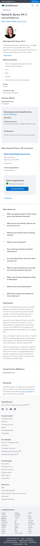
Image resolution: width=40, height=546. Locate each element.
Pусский (3, 520)
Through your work (7, 424)
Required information (8, 499)
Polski (16, 526)
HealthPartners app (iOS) (9, 454)
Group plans (5, 433)
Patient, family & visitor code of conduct (13, 493)
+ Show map (8, 198)
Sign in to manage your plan (10, 442)
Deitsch (3, 527)
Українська (18, 515)
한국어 (3, 533)
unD (16, 520)
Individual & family (6, 418)
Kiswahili (30, 527)
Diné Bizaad (31, 524)
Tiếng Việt (4, 516)
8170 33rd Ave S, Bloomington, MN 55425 (14, 405)
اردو (29, 515)
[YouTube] (11, 410)
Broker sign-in (5, 475)
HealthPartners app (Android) (10, 451)
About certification (10, 114)
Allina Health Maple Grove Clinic (14, 21)
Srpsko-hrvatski (19, 533)
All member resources (8, 448)
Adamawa (4, 524)
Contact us (4, 445)
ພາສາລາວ (3, 526)
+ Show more (7, 55)
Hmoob (3, 515)
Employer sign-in (6, 472)
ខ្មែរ (15, 522)
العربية (3, 529)
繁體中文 (3, 518)
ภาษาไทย (30, 520)
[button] (35, 1)
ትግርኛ (29, 533)
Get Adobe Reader (7, 490)
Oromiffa (17, 516)
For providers (5, 478)
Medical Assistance (7, 430)
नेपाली (29, 518)
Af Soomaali (4, 522)
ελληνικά (30, 522)
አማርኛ (16, 518)
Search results (6, 9)
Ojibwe (30, 531)
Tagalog (17, 513)
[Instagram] (7, 410)
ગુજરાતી (30, 513)
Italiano (30, 516)
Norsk (29, 529)
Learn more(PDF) (27, 391)
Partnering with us (7, 466)
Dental (3, 427)
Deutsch (17, 524)
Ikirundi (30, 526)
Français (3, 531)
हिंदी (16, 529)
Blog (2, 487)
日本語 (16, 527)
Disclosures (4, 496)
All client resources (7, 469)
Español (3, 513)
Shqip (16, 531)
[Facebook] (2, 410)
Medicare (4, 421)
